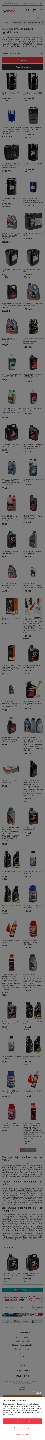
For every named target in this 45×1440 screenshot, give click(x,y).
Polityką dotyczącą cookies (19, 1406)
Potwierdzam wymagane (23, 1428)
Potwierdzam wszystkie (22, 1421)
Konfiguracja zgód (22, 1434)
